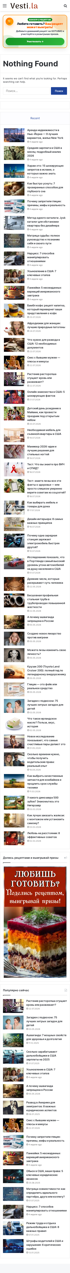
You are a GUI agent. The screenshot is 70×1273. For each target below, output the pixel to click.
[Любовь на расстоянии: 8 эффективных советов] (14, 838)
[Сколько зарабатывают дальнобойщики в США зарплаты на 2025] (13, 1057)
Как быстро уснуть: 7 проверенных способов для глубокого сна (45, 187)
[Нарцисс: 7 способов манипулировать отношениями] (14, 258)
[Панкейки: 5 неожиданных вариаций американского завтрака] (14, 293)
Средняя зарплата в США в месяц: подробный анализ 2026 (44, 151)
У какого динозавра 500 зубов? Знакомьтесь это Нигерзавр (43, 801)
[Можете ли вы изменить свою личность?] (14, 655)
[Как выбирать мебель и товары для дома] (14, 508)
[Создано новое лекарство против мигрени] (14, 639)
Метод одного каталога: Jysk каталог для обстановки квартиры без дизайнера (46, 221)
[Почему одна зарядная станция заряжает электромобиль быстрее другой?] (14, 541)
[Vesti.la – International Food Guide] (24, 6)
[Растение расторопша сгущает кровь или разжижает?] (14, 379)
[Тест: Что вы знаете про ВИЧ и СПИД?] (14, 469)
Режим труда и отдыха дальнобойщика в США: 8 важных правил (42, 1226)
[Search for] (65, 7)
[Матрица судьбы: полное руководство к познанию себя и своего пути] (14, 241)
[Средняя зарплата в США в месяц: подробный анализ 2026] (14, 153)
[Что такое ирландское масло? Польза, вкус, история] (14, 724)
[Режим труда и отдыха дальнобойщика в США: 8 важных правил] (13, 1228)
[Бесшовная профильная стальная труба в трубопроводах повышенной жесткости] (14, 600)
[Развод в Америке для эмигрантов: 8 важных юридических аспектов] (13, 1108)
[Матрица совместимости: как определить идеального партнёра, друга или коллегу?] (13, 1194)
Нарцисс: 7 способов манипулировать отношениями (40, 257)
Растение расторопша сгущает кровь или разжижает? (41, 377)
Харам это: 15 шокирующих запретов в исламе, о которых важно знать (45, 169)
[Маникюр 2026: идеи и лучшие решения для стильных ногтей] (14, 452)
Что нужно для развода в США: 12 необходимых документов (43, 343)
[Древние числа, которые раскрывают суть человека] (14, 584)
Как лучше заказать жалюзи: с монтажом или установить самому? (46, 819)
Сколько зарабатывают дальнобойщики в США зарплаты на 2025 (41, 1055)
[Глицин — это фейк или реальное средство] (14, 689)
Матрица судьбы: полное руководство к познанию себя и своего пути (43, 239)
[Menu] (5, 7)
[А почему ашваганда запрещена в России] (14, 622)
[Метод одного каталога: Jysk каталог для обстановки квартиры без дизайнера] (14, 223)
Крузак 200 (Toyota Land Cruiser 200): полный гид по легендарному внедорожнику (46, 670)
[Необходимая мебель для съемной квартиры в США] (14, 435)
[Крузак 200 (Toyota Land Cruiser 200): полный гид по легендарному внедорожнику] (14, 672)
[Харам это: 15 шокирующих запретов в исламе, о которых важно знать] (14, 171)
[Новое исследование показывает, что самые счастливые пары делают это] (14, 741)
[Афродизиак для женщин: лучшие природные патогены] (14, 328)
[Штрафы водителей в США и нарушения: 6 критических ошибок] (13, 1246)
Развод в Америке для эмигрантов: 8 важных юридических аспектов (41, 1106)
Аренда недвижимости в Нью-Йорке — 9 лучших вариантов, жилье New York (45, 133)
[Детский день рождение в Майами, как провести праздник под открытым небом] (14, 413)
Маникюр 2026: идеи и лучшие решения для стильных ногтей (41, 450)
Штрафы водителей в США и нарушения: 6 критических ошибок (44, 1244)
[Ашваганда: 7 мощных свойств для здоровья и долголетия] (13, 1040)
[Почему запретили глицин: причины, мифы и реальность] (14, 206)
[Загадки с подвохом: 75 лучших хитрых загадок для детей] (14, 706)
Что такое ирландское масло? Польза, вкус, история (42, 722)
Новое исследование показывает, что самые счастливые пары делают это (46, 740)
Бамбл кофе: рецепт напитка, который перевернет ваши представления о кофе (46, 309)
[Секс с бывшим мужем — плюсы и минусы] (14, 363)
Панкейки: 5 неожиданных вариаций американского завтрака (44, 291)
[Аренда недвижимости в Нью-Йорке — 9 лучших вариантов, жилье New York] (14, 135)
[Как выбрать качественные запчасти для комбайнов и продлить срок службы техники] (14, 781)
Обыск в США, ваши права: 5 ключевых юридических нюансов (44, 1174)
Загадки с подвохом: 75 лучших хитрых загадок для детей (45, 704)
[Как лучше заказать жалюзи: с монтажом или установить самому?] (14, 820)
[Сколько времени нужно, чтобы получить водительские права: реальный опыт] (14, 759)
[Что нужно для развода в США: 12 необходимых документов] (14, 345)
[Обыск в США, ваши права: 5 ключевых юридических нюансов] (13, 1176)
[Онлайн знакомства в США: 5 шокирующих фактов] (14, 397)
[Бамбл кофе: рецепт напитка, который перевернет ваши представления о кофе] (14, 311)
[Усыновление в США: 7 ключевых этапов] (14, 276)
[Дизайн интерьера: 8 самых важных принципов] (14, 524)
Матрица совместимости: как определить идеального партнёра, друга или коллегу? (45, 1192)
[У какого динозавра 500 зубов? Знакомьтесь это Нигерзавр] (14, 803)
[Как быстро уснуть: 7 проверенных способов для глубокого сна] (14, 189)
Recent (35, 118)
